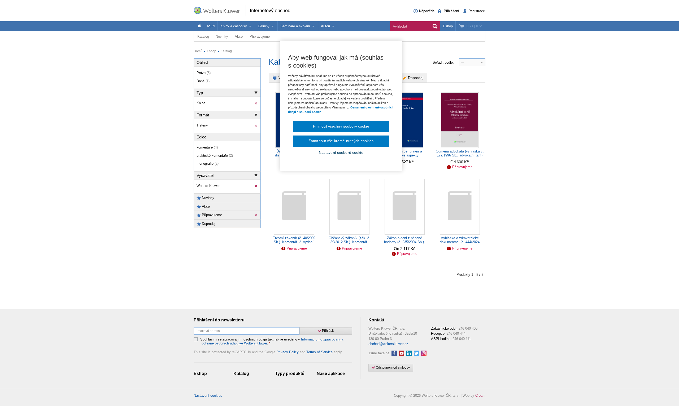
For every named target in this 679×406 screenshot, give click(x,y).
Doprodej (415, 78)
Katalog (203, 36)
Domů (198, 51)
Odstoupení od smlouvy (392, 367)
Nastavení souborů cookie (341, 152)
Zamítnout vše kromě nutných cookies (341, 141)
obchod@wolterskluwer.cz (388, 344)
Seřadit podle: (444, 62)
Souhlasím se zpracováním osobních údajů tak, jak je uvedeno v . (271, 341)
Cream (480, 396)
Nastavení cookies (208, 396)
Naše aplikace (331, 373)
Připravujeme (260, 36)
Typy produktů (289, 373)
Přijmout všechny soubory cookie (341, 126)
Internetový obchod (270, 10)
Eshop (448, 26)
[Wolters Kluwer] (220, 10)
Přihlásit (327, 331)
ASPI (211, 26)
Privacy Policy (287, 352)
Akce (239, 36)
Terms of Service (319, 352)
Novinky (222, 36)
